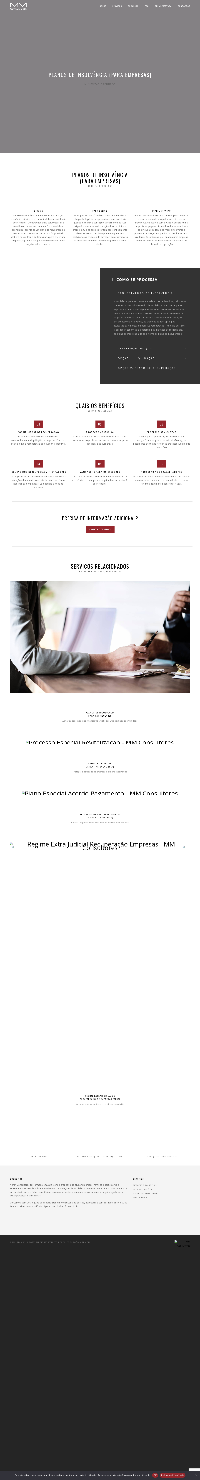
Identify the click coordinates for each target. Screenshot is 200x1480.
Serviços (117, 6)
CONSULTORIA (140, 1197)
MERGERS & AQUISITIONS (145, 1185)
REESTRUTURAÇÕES (142, 1189)
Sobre (103, 6)
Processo (133, 6)
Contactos (184, 6)
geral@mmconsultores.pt (162, 1156)
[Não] (196, 1475)
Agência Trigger (82, 1242)
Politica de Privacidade (172, 1475)
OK (155, 1475)
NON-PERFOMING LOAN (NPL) (147, 1193)
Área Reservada (163, 6)
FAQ (147, 6)
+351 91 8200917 (38, 1156)
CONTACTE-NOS (100, 529)
